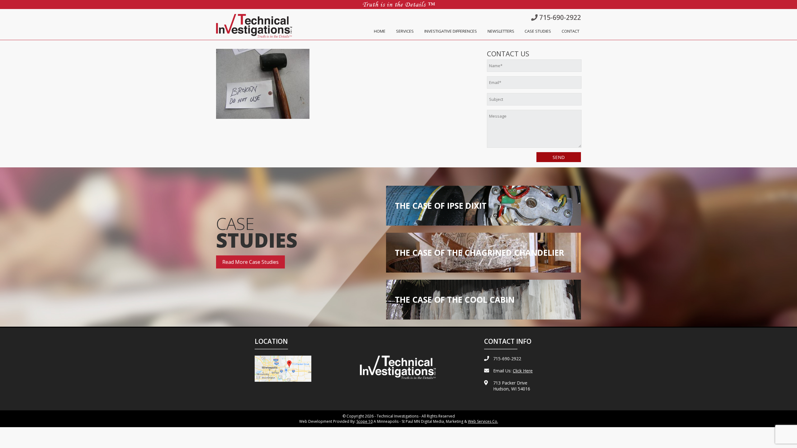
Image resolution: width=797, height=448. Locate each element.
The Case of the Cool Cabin (455, 299)
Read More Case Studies (250, 262)
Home (379, 31)
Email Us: (513, 371)
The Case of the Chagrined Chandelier (479, 252)
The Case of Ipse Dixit (441, 205)
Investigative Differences (450, 31)
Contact (570, 31)
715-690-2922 (559, 17)
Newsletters (501, 31)
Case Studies (538, 31)
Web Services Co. (483, 421)
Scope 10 (364, 421)
